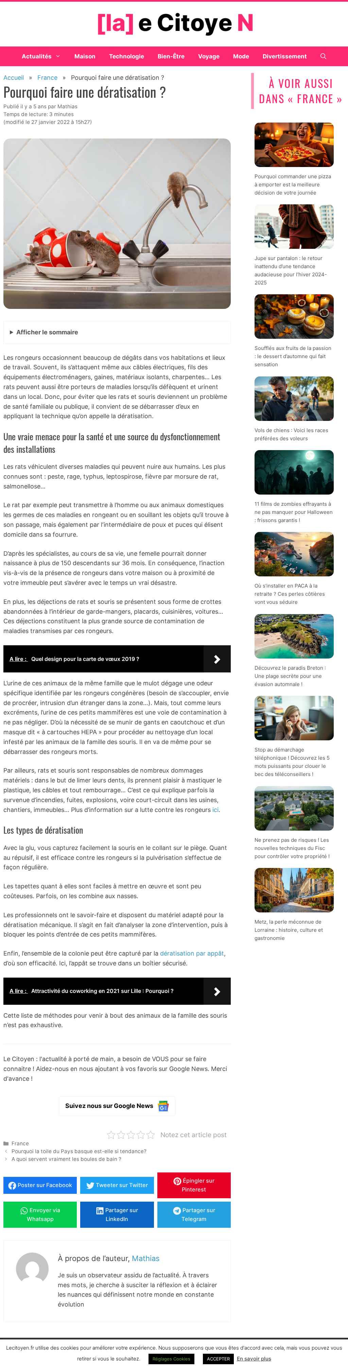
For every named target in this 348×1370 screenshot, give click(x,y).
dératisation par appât (192, 953)
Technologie (126, 56)
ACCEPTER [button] (218, 1359)
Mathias (146, 1258)
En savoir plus (254, 1358)
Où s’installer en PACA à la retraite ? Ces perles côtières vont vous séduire (290, 593)
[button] (323, 56)
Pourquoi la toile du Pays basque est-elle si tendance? (79, 1151)
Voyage (209, 56)
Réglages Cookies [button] (171, 1359)
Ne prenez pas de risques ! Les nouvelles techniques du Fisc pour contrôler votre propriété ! (292, 847)
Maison (84, 56)
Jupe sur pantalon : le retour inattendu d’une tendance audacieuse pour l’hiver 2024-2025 (291, 270)
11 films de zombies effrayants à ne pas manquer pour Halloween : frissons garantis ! (294, 512)
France (20, 1143)
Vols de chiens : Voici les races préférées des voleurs (291, 434)
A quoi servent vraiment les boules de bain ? (66, 1159)
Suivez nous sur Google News (109, 1105)
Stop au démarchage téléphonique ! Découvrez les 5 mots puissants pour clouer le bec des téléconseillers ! (292, 761)
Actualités (37, 56)
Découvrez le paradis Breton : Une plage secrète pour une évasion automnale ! (290, 676)
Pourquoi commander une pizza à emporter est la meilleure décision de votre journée (293, 184)
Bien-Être (171, 56)
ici (215, 809)
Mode (241, 56)
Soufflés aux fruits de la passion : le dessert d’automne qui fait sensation (293, 356)
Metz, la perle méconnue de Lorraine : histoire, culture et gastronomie (289, 930)
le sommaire (47, 332)
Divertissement (285, 56)
